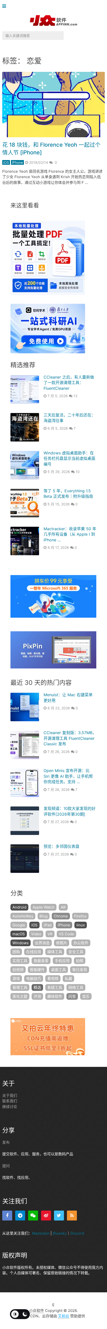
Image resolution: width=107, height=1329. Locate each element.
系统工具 (54, 987)
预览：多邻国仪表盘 (61, 846)
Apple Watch (43, 907)
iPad (48, 925)
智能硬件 (37, 969)
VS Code (66, 934)
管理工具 (19, 987)
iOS (6, 162)
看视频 (52, 978)
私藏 (68, 978)
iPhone (17, 162)
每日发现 (79, 969)
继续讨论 (9, 1106)
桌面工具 (58, 969)
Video (36, 934)
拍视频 (18, 969)
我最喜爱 (41, 960)
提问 (6, 1165)
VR (50, 934)
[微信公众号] (33, 1215)
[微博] (46, 1215)
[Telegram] (20, 1215)
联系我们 (9, 1101)
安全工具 (75, 951)
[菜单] (5, 6)
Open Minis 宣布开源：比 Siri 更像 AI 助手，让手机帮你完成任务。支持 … (68, 776)
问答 (72, 996)
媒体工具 (54, 951)
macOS (18, 934)
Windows (20, 943)
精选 (37, 987)
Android (19, 907)
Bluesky (60, 1233)
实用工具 (19, 960)
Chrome (61, 916)
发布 (6, 1142)
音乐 (86, 996)
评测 (37, 996)
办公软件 (80, 943)
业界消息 (42, 943)
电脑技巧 (33, 978)
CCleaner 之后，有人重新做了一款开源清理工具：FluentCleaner (69, 383)
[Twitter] (59, 1215)
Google (18, 925)
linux (80, 925)
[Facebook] (7, 1215)
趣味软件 (54, 996)
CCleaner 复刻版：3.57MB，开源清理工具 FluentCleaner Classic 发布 (70, 738)
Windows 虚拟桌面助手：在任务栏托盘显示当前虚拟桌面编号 (69, 458)
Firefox (80, 916)
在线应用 (33, 951)
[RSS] (72, 1215)
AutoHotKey (22, 916)
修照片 (61, 943)
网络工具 (75, 987)
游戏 (16, 978)
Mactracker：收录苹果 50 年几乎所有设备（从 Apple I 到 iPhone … (70, 534)
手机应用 (62, 960)
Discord (77, 1233)
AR (63, 907)
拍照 (79, 960)
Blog (44, 916)
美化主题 (19, 996)
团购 (16, 951)
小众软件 (36, 1310)
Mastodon (41, 1233)
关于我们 (9, 1095)
